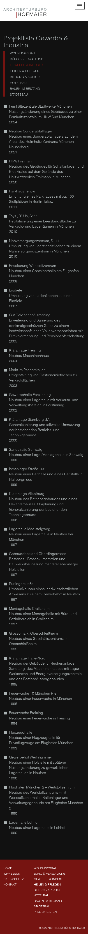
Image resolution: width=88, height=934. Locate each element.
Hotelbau (17, 83)
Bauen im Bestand (24, 89)
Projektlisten (45, 911)
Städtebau (18, 94)
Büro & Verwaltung (26, 59)
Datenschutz (13, 879)
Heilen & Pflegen (23, 71)
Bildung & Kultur (23, 77)
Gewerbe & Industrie (27, 65)
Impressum (12, 873)
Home (7, 868)
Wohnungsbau (21, 53)
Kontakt (9, 884)
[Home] (25, 13)
